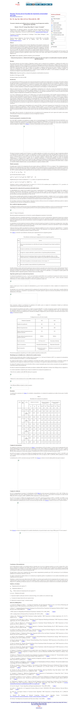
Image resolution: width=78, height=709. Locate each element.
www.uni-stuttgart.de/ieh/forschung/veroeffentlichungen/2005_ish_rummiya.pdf (39, 683)
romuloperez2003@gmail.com (41, 32)
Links (51, 606)
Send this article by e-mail (58, 34)
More (54, 42)
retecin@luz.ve (39, 707)
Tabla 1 (13, 232)
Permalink (55, 46)
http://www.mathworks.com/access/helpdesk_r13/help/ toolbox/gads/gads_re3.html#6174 (28, 696)
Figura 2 (39, 457)
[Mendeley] (52, 42)
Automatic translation (57, 32)
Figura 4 (14, 530)
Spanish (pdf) (56, 23)
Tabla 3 (25, 393)
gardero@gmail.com (14, 35)
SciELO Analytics (56, 18)
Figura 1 (27, 124)
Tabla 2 (11, 312)
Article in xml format (57, 25)
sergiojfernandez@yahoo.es (15, 40)
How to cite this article (57, 28)
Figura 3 (47, 500)
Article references (56, 27)
